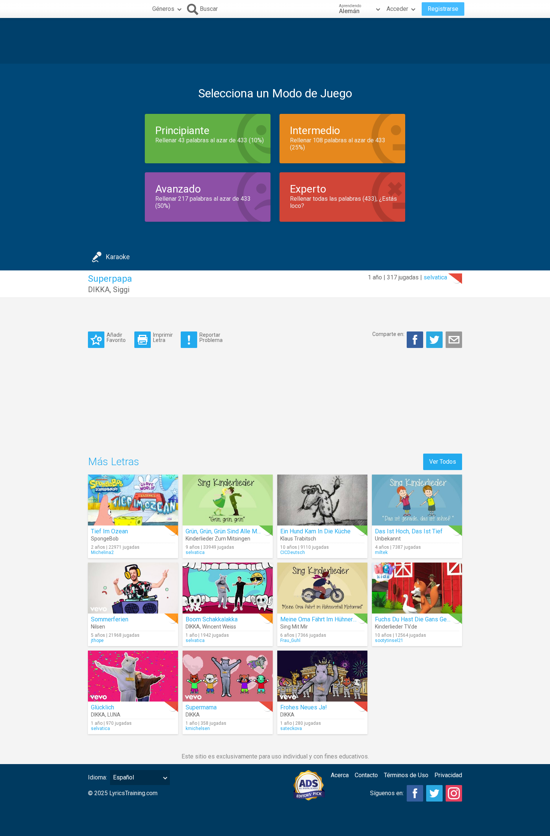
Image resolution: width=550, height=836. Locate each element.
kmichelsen (198, 728)
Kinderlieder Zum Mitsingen (218, 539)
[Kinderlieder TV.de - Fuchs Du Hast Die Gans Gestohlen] (417, 588)
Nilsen (98, 627)
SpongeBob (105, 539)
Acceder (397, 8)
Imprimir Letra (163, 337)
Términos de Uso (406, 775)
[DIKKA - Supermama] (228, 676)
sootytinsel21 (389, 640)
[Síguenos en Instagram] (454, 793)
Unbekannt (388, 539)
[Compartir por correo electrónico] (454, 339)
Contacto (366, 775)
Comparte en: (388, 334)
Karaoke (118, 257)
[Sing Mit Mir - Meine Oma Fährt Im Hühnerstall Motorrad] (322, 588)
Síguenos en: (387, 793)
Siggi (121, 289)
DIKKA (99, 289)
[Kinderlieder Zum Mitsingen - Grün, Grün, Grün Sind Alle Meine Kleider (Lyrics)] (228, 500)
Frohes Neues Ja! (303, 707)
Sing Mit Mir (294, 627)
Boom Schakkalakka (212, 619)
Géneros (163, 8)
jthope (97, 640)
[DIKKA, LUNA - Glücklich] (133, 676)
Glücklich (102, 707)
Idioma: (97, 777)
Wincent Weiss (219, 627)
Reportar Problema (211, 337)
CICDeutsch (292, 552)
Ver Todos (442, 461)
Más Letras (113, 461)
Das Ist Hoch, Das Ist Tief (409, 531)
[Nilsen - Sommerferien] (133, 588)
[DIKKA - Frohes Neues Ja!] (322, 676)
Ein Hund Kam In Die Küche (315, 531)
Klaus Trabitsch (298, 539)
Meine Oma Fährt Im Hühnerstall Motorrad (334, 619)
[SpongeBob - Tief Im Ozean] (133, 500)
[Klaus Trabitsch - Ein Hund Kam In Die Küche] (322, 500)
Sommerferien (109, 619)
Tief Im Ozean (109, 531)
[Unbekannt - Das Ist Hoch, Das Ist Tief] (417, 500)
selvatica (435, 277)
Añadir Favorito (116, 337)
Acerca (340, 775)
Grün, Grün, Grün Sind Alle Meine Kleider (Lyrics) (247, 531)
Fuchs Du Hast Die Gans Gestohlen (420, 619)
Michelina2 (102, 552)
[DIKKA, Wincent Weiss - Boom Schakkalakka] (228, 588)
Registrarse (443, 8)
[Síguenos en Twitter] (434, 793)
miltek (381, 552)
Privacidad (448, 775)
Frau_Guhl (290, 640)
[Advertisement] (275, 41)
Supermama (201, 707)
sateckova (291, 728)
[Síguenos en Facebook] (415, 793)
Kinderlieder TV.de (396, 627)
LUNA (113, 715)
